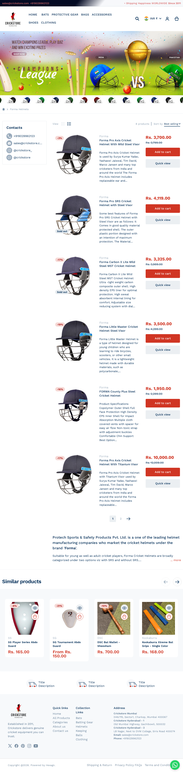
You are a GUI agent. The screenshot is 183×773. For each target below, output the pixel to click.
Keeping (81, 731)
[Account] (167, 18)
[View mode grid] (63, 124)
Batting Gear (84, 722)
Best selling (171, 123)
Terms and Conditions (160, 765)
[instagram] (29, 746)
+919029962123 (39, 3)
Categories (60, 722)
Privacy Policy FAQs (128, 765)
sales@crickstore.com (15, 3)
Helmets (81, 726)
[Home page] (3, 109)
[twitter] (10, 746)
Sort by (158, 123)
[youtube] (36, 746)
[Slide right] (177, 581)
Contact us (60, 731)
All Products (61, 718)
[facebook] (16, 746)
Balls (79, 735)
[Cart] (177, 18)
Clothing (82, 739)
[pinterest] (23, 746)
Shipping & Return (99, 765)
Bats (79, 718)
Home (57, 713)
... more (175, 560)
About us (59, 726)
